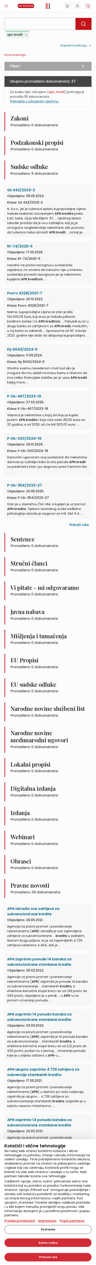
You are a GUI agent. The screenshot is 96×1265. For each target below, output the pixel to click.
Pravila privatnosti (19, 1221)
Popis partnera (72, 1221)
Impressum (47, 1221)
